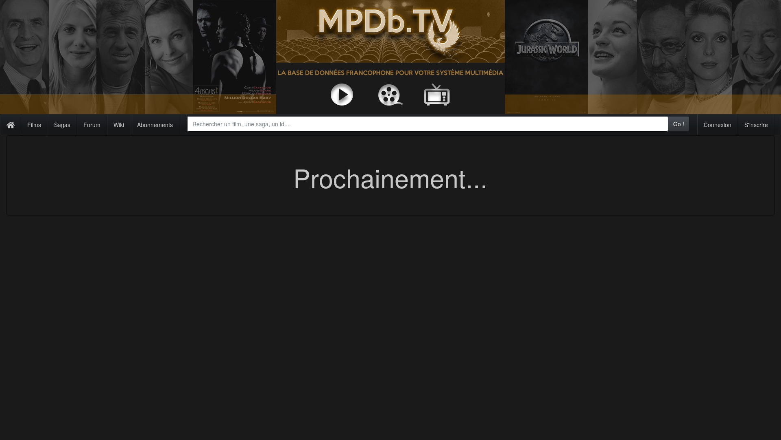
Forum (91, 125)
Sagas (62, 125)
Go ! (678, 124)
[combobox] (428, 124)
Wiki (118, 125)
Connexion (717, 125)
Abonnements (155, 125)
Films (34, 125)
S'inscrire (756, 125)
